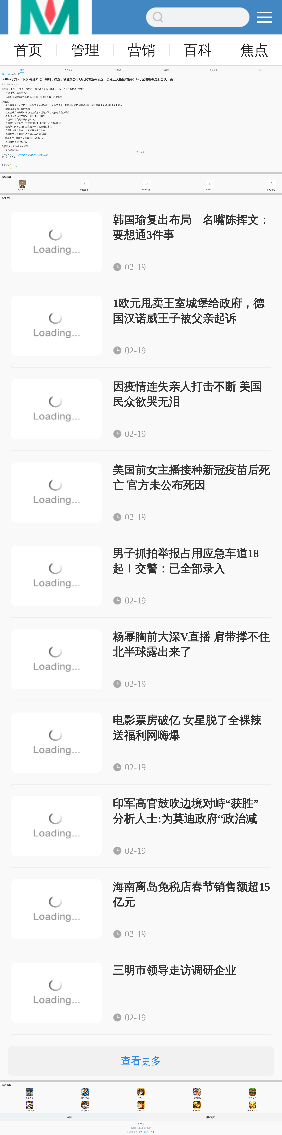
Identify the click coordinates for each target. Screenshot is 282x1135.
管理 (85, 50)
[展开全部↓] (141, 152)
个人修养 (165, 70)
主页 (2, 74)
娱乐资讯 (213, 70)
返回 (69, 1117)
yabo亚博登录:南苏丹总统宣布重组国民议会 (29, 155)
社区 (22, 70)
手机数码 (117, 70)
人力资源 (68, 70)
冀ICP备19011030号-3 (147, 1132)
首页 (28, 50)
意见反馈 (141, 1124)
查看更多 (141, 1060)
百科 (198, 50)
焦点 (254, 50)
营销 (141, 50)
